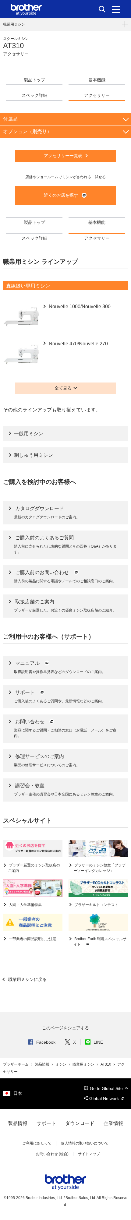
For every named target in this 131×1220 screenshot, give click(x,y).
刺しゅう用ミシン (33, 455)
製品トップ (34, 79)
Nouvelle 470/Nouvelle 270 (78, 343)
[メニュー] (116, 9)
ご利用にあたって (36, 1143)
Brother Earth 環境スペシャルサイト (99, 942)
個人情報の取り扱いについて (84, 1143)
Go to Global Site (107, 1088)
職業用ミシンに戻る (27, 979)
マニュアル (28, 663)
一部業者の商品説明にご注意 (32, 939)
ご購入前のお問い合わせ (42, 572)
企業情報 (113, 1123)
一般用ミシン (28, 433)
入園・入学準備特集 (25, 905)
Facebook (45, 1042)
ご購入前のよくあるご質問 (44, 537)
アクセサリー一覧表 (63, 155)
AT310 (106, 1064)
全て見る (63, 388)
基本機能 (96, 79)
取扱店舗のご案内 (34, 601)
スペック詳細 (34, 95)
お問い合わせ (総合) (52, 1154)
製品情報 (42, 1064)
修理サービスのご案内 (39, 756)
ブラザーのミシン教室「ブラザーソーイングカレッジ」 (99, 868)
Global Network (104, 1098)
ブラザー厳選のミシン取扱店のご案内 (34, 868)
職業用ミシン (14, 24)
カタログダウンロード (39, 508)
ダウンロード (79, 1123)
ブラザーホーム (16, 1064)
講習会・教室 (29, 785)
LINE (98, 1042)
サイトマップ (89, 1154)
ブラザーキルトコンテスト (95, 905)
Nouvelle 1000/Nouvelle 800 (79, 306)
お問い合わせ (30, 721)
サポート (25, 692)
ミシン (61, 1064)
